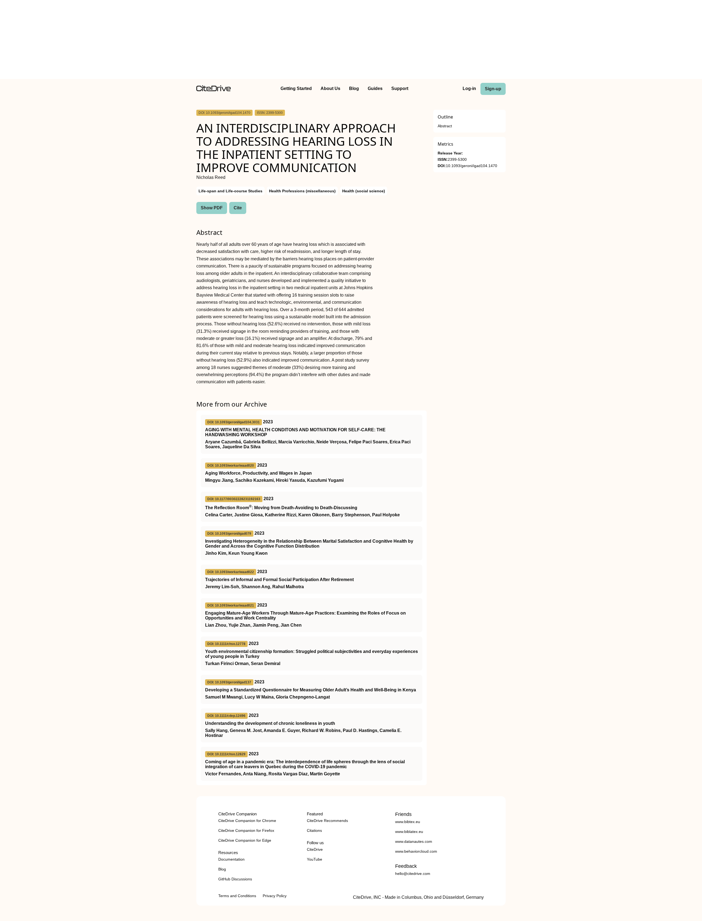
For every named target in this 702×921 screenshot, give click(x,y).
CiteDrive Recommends (327, 820)
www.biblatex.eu (409, 831)
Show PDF (212, 207)
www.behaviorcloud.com (416, 851)
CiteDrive (315, 849)
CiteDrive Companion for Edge (244, 840)
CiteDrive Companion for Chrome (247, 820)
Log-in (469, 88)
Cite (238, 207)
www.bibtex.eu (407, 821)
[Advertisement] (351, 40)
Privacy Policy (275, 896)
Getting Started (296, 88)
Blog (354, 88)
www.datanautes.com (413, 841)
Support (399, 88)
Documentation (231, 859)
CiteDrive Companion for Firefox (246, 830)
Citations (314, 830)
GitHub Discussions (235, 879)
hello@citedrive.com (412, 873)
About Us (330, 88)
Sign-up (493, 88)
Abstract (445, 126)
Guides (375, 88)
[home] (213, 90)
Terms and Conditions (237, 896)
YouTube (314, 859)
